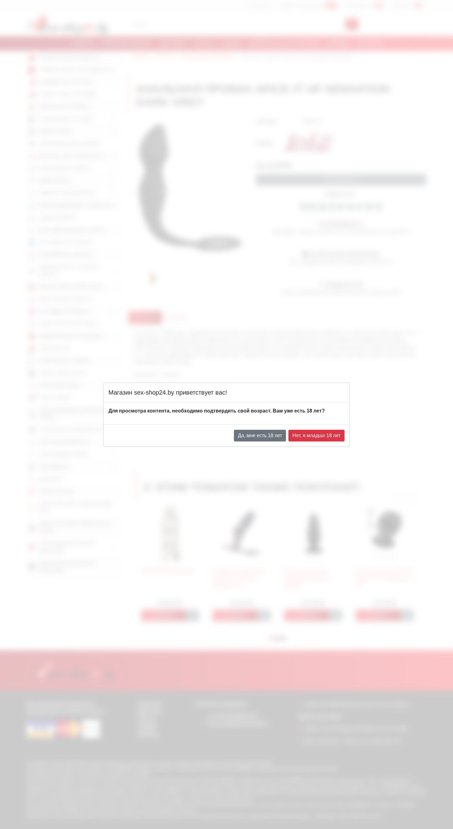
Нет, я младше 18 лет (316, 435)
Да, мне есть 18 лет (260, 435)
